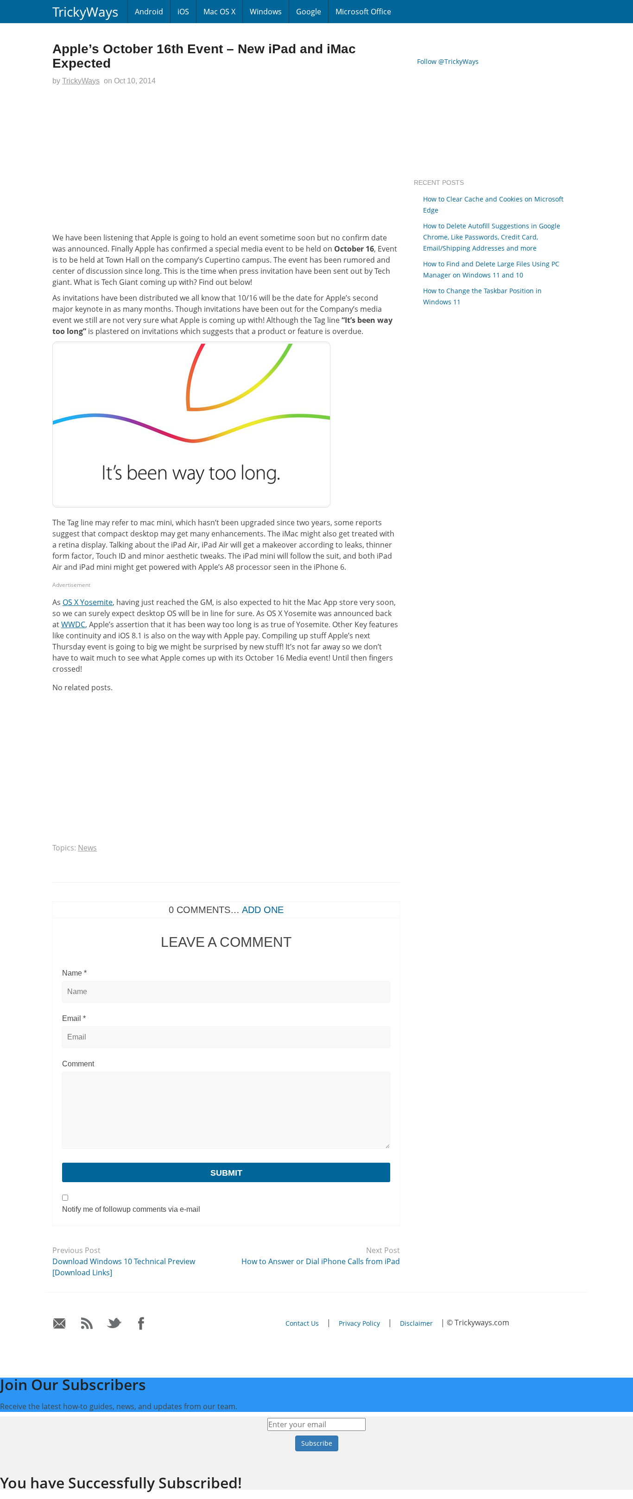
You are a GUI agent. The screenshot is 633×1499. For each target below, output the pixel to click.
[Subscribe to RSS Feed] (87, 1324)
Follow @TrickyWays (448, 61)
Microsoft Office (363, 11)
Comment (78, 1064)
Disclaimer (416, 1323)
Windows (266, 11)
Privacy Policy (359, 1323)
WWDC (73, 624)
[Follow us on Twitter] (114, 1324)
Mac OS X (219, 11)
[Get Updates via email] (59, 1324)
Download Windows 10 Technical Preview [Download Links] (123, 1267)
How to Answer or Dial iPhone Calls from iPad (320, 1261)
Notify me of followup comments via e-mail (131, 1209)
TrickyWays (85, 11)
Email (74, 1018)
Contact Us (302, 1323)
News (87, 848)
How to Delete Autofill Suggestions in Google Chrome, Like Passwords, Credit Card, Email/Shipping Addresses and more (491, 236)
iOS (183, 11)
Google (308, 11)
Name (74, 973)
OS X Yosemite (88, 602)
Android (149, 11)
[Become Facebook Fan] (141, 1324)
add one (263, 910)
